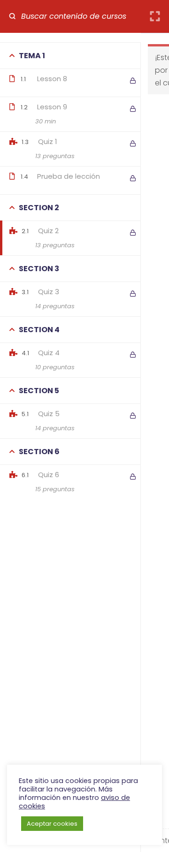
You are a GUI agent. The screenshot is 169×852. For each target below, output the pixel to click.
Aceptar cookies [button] (52, 823)
